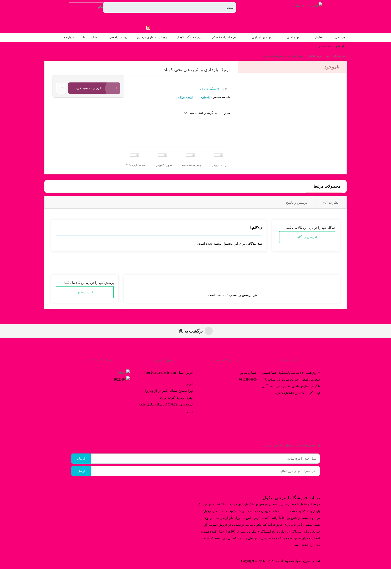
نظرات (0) (331, 202)
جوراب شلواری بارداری (151, 37)
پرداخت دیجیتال (219, 165)
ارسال (81, 458)
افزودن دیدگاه (307, 237)
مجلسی (340, 37)
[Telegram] (175, 425)
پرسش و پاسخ (296, 202)
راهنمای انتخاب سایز (332, 46)
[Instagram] (187, 425)
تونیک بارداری (314, 56)
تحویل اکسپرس (164, 165)
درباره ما (68, 37)
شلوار (319, 37)
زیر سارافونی (118, 37)
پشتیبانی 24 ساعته (191, 165)
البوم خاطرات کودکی (225, 37)
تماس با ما (90, 37)
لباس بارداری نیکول (335, 56)
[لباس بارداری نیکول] (307, 5)
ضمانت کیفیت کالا (135, 165)
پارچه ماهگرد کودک (189, 37)
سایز (227, 113)
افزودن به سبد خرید (88, 88)
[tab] (330, 202)
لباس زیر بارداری (263, 37)
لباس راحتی (294, 37)
